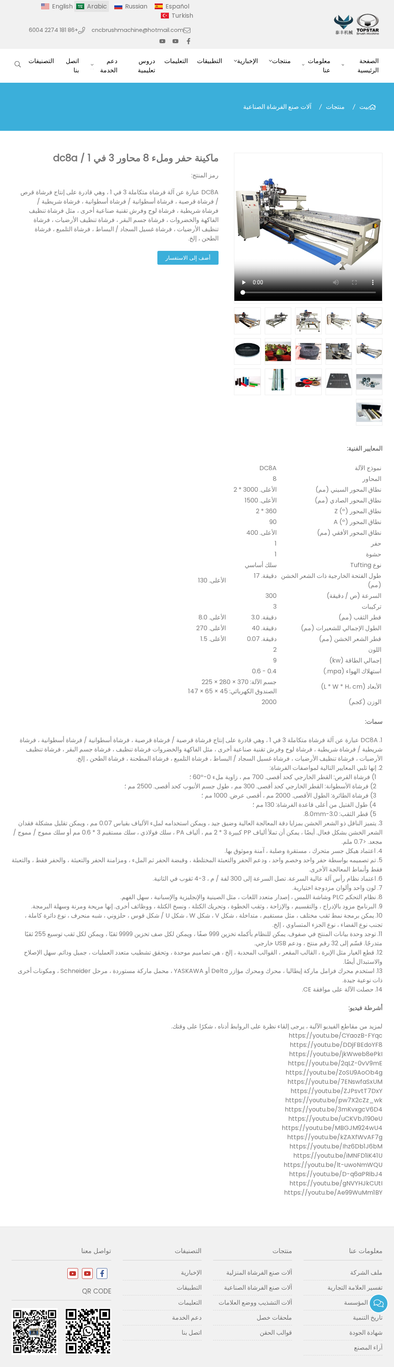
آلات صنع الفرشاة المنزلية (259, 1272)
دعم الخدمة (108, 66)
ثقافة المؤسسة (363, 1302)
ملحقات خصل (274, 1317)
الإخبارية (247, 61)
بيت (364, 106)
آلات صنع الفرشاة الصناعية (277, 106)
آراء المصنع (368, 1347)
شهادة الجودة (365, 1332)
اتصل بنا (72, 66)
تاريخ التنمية (367, 1317)
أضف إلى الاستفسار (187, 258)
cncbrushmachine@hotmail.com (138, 30)
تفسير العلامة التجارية (354, 1287)
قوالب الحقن (276, 1332)
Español (177, 6)
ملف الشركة (366, 1272)
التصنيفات (41, 61)
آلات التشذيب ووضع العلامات (255, 1302)
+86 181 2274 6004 (53, 30)
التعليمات (176, 61)
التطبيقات (209, 61)
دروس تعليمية (146, 66)
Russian (136, 6)
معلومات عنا (319, 66)
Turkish (182, 15)
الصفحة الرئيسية (368, 66)
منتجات (281, 61)
